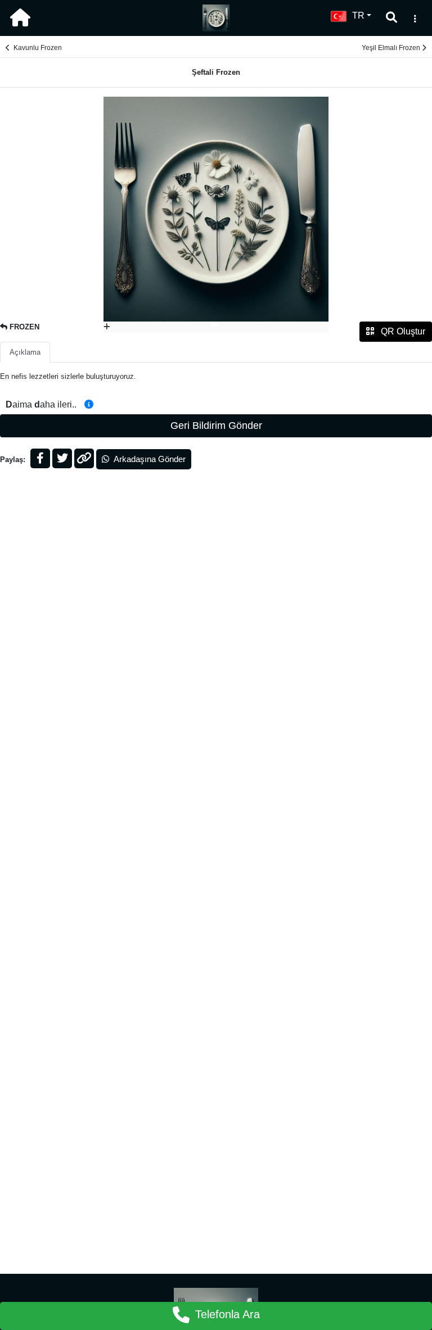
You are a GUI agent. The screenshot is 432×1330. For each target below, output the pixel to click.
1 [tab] (214, 325)
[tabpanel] (216, 215)
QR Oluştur (402, 331)
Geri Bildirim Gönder (216, 425)
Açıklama (25, 352)
